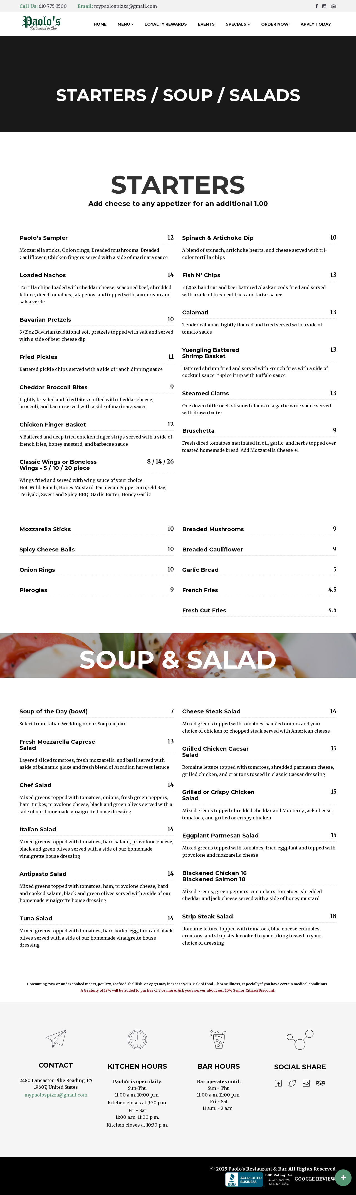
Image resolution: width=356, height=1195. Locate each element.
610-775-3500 (53, 6)
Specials (236, 24)
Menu (124, 24)
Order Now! (275, 24)
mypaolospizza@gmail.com (125, 6)
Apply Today (316, 24)
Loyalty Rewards (166, 24)
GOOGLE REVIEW (315, 1179)
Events (206, 24)
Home (100, 24)
